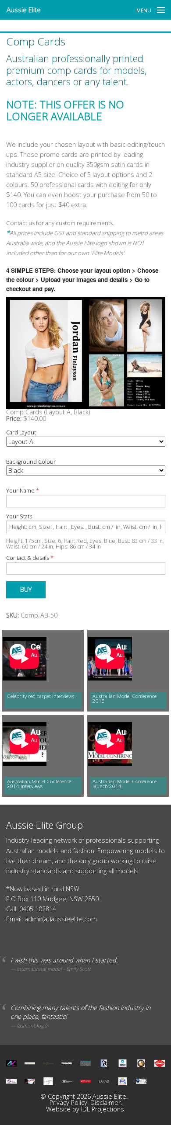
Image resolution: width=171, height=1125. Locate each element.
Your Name (22, 491)
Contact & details (29, 558)
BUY (26, 589)
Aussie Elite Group (44, 825)
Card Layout (21, 433)
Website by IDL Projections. (85, 1109)
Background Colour (31, 462)
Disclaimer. (106, 1102)
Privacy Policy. (70, 1102)
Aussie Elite (24, 9)
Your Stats (19, 517)
